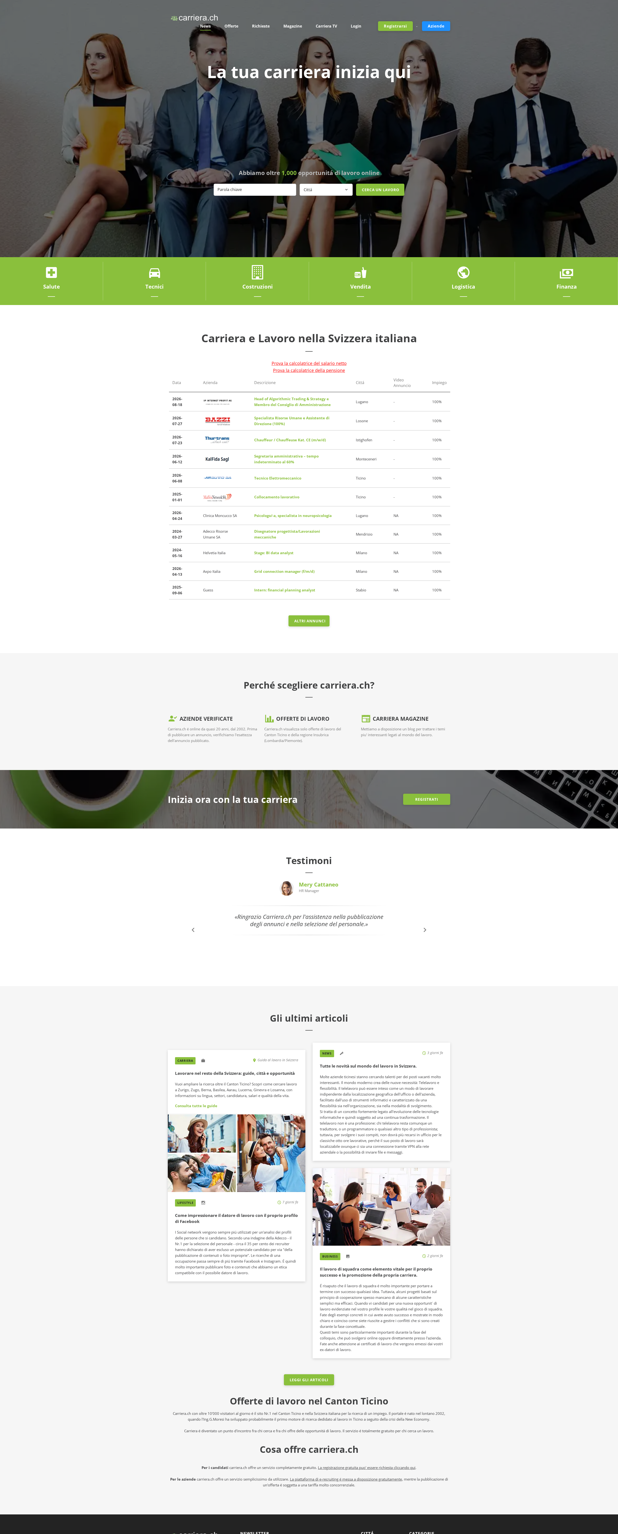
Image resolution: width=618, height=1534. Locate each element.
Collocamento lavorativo (276, 496)
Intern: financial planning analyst (284, 590)
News (327, 1053)
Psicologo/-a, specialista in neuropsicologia (293, 515)
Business (330, 1256)
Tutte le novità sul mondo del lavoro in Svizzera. (368, 1066)
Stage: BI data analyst (274, 552)
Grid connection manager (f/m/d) (284, 571)
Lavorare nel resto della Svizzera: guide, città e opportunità (235, 1073)
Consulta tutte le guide (196, 1105)
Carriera (185, 1061)
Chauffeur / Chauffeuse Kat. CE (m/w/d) (290, 439)
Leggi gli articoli (309, 1379)
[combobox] (326, 190)
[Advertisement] (309, 125)
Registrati (426, 799)
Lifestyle (185, 1203)
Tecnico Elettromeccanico (277, 478)
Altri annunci (310, 620)
